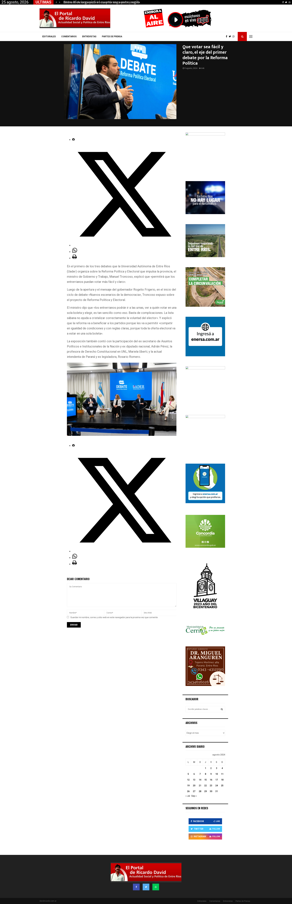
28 (200, 791)
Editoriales (49, 36)
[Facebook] (227, 36)
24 (216, 785)
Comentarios (69, 36)
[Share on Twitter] (124, 245)
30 (211, 791)
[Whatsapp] (234, 36)
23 (211, 785)
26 (188, 791)
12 (188, 780)
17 (216, 780)
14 (200, 780)
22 (205, 785)
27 (194, 791)
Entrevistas (89, 36)
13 (194, 780)
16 (211, 780)
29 (205, 791)
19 (188, 785)
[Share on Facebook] (73, 139)
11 (222, 774)
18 (222, 780)
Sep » (194, 796)
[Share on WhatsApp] (74, 251)
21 (200, 785)
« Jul (188, 796)
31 (216, 791)
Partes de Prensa (112, 36)
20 (194, 785)
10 (216, 774)
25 (222, 785)
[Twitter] (231, 36)
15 (205, 780)
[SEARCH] (222, 709)
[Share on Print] (74, 258)
